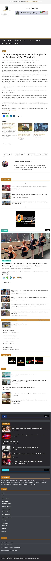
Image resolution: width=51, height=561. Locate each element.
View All (47, 230)
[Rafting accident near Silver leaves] (6, 325)
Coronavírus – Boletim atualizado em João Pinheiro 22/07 (24, 374)
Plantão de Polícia (6, 503)
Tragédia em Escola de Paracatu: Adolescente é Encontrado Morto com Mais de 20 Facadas (14, 155)
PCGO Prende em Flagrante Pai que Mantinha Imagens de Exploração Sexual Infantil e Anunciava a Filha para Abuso (29, 381)
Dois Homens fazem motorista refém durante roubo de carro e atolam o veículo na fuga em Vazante (29, 400)
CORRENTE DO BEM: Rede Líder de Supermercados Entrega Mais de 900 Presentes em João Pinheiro (29, 291)
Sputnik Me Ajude (6, 514)
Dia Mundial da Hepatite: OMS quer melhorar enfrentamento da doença (19, 387)
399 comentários (14, 343)
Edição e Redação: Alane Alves (17, 60)
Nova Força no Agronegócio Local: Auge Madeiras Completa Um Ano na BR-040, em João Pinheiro (29, 312)
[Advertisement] (25, 28)
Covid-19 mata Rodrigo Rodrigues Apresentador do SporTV (25, 447)
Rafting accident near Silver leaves (19, 324)
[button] (12, 40)
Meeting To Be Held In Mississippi (10, 441)
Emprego (4, 520)
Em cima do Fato (6, 509)
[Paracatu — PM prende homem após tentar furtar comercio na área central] (6, 436)
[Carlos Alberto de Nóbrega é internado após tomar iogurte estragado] (6, 429)
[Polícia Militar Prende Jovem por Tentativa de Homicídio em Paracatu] (6, 462)
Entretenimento (6, 43)
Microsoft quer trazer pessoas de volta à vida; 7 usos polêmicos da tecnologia (40, 133)
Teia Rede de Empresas (33, 40)
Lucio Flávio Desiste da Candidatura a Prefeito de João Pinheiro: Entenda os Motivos (28, 454)
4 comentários (23, 293)
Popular (10, 320)
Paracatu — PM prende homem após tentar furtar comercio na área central (28, 435)
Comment (42, 320)
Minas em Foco (5, 498)
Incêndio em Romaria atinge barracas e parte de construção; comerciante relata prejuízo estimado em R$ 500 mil (29, 195)
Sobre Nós (16, 43)
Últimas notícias (19, 40)
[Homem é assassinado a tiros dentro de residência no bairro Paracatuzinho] (6, 395)
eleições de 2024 (36, 60)
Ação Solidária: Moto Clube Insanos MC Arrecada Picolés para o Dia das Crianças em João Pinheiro (29, 298)
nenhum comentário (24, 189)
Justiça (10, 40)
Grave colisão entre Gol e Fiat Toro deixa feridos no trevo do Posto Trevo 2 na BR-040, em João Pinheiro (30, 202)
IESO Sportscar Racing (8, 347)
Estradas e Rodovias (6, 506)
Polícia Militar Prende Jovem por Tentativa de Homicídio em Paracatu (27, 461)
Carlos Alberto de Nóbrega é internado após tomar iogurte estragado (27, 428)
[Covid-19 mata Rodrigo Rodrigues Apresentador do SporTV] (6, 448)
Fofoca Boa (4, 525)
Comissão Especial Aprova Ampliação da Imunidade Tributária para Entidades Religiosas (37, 155)
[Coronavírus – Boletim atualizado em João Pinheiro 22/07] (6, 375)
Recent (26, 320)
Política (4, 40)
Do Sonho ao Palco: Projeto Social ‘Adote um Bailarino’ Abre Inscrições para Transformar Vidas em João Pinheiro (24, 264)
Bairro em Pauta (6, 511)
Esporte (4, 528)
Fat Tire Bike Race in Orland (9, 330)
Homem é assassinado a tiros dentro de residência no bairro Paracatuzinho (28, 393)
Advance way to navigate (8, 341)
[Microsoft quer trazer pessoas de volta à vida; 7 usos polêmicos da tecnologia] (41, 127)
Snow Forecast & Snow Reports (10, 336)
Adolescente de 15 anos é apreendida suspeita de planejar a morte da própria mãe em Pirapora (29, 187)
